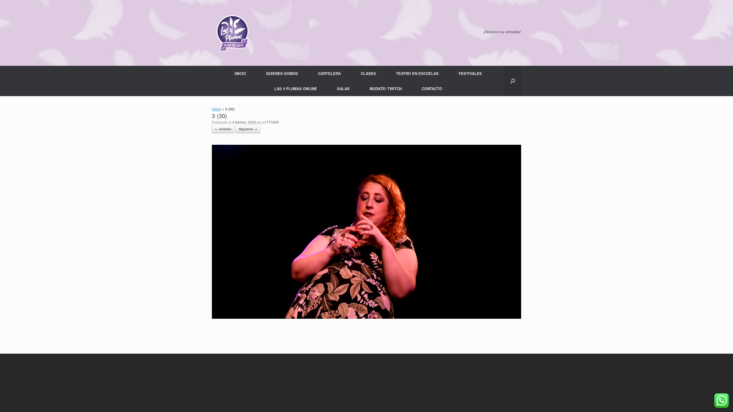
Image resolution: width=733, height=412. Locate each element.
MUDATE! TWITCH (386, 88)
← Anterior (223, 129)
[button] (512, 81)
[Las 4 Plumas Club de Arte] (232, 33)
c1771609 (271, 122)
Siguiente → (248, 129)
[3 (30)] (366, 317)
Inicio (216, 109)
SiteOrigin (373, 371)
